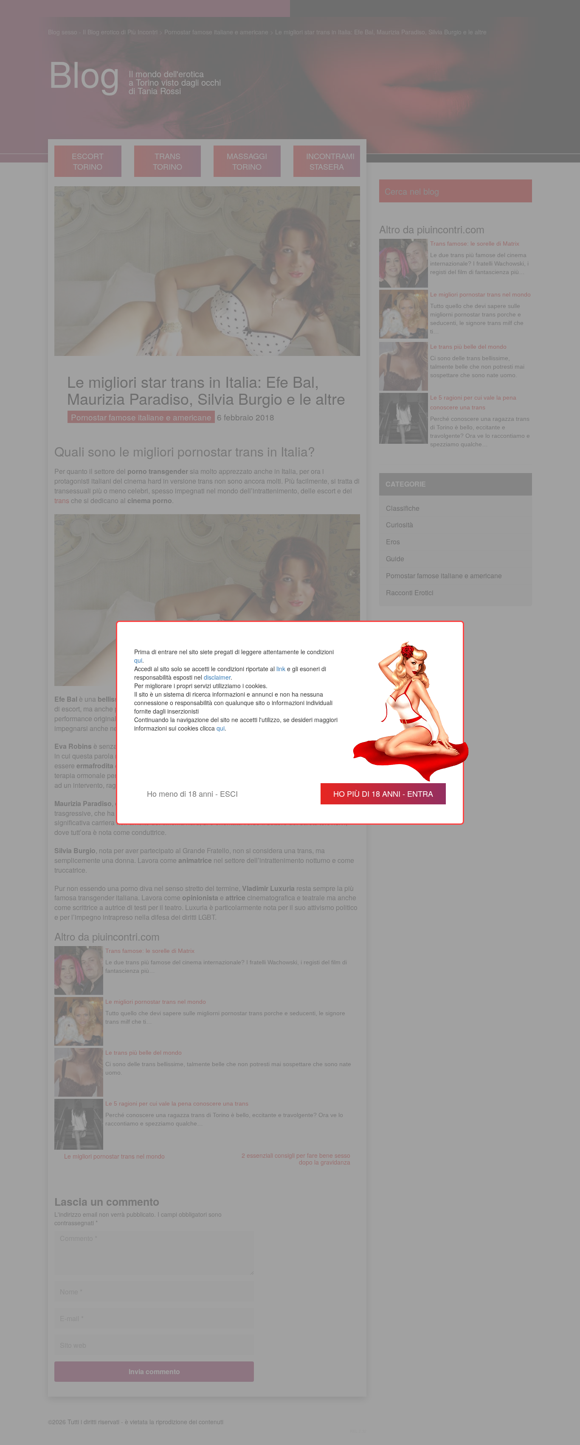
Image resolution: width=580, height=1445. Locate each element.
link (280, 668)
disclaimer (217, 677)
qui (138, 660)
